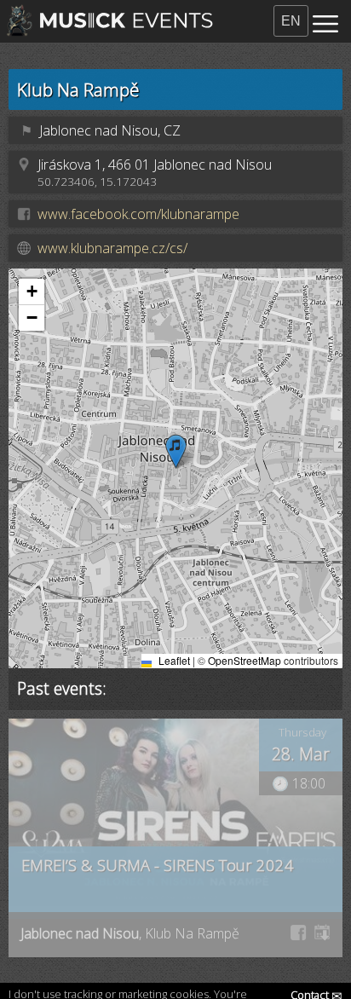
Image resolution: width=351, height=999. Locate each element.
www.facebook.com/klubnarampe (138, 214)
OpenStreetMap (244, 660)
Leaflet (173, 660)
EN (291, 21)
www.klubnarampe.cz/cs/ (112, 248)
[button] (176, 451)
